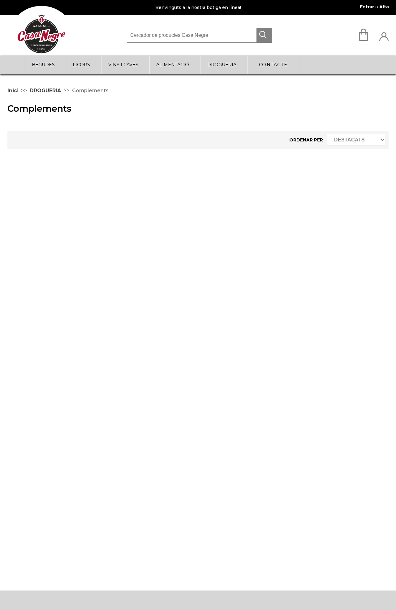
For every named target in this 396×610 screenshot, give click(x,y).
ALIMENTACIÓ (172, 64)
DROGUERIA (221, 64)
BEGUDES (43, 64)
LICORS (81, 64)
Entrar (367, 7)
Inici (13, 90)
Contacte (273, 64)
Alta (384, 7)
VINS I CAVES (123, 64)
